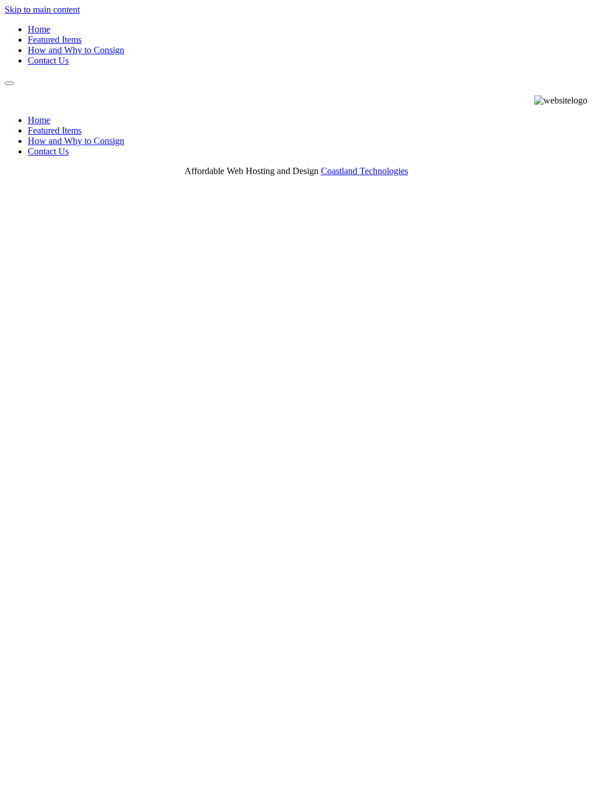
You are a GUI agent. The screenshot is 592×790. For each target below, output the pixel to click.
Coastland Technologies (364, 171)
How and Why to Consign (76, 50)
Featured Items (55, 40)
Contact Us (48, 60)
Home (39, 29)
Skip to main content (42, 9)
